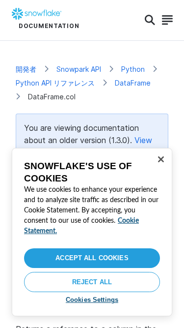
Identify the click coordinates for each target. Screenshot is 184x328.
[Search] (150, 20)
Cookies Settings (92, 299)
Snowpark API (78, 69)
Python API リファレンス (55, 83)
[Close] (161, 159)
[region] (92, 232)
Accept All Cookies (91, 258)
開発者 (26, 69)
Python (133, 69)
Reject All (92, 282)
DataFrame (133, 83)
